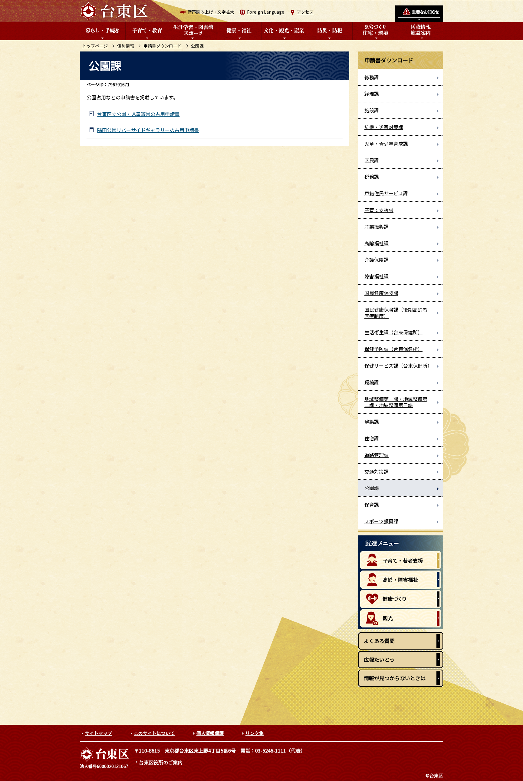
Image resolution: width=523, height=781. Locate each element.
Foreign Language (265, 12)
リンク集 (254, 733)
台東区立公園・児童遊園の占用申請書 (138, 114)
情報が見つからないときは (395, 678)
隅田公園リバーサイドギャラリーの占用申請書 (148, 130)
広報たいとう (379, 659)
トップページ (95, 46)
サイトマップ (98, 733)
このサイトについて (154, 733)
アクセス (305, 12)
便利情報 (125, 46)
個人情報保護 (210, 733)
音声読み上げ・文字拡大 (211, 12)
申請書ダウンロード (162, 46)
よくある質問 (379, 640)
